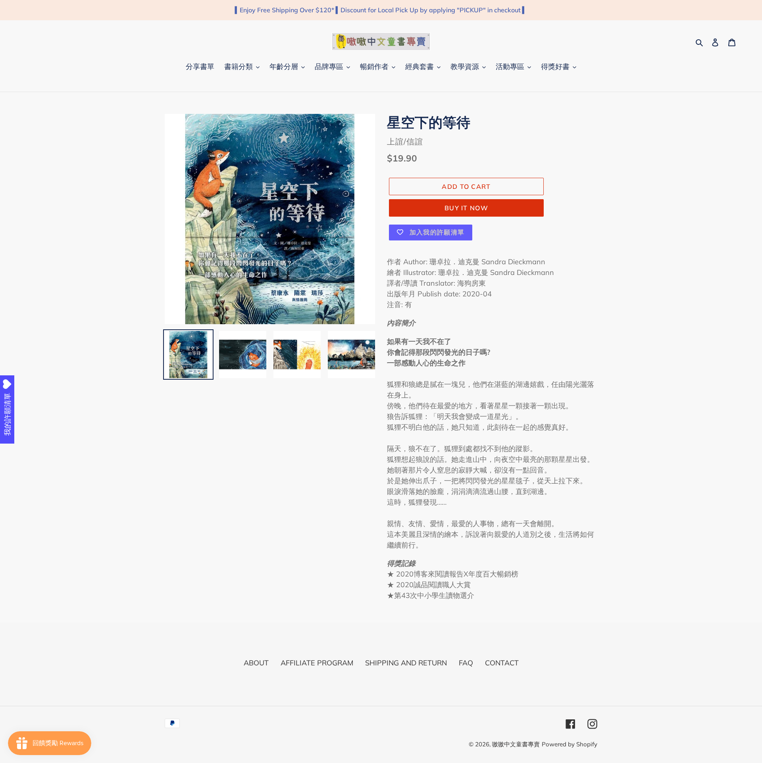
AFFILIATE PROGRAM (317, 662)
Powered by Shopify (569, 744)
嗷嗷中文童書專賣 (516, 744)
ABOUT (256, 662)
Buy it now (466, 208)
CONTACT (502, 662)
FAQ (466, 662)
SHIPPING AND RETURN (406, 662)
